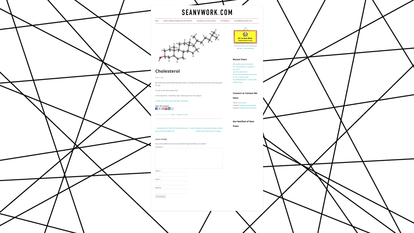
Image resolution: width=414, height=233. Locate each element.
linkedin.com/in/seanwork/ (247, 105)
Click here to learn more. (241, 46)
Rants (173, 115)
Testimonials (225, 21)
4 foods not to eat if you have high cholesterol (171, 101)
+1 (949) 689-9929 (248, 48)
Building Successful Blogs (206, 21)
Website (158, 188)
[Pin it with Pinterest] (166, 108)
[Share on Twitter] (159, 108)
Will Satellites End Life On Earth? (243, 64)
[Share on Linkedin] (169, 108)
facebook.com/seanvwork (248, 108)
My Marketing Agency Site (243, 21)
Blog (157, 21)
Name (158, 171)
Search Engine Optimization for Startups (177, 21)
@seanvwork (242, 103)
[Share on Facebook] (156, 108)
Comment (159, 147)
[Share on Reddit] (163, 108)
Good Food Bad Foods (240, 72)
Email (158, 179)
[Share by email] (172, 108)
